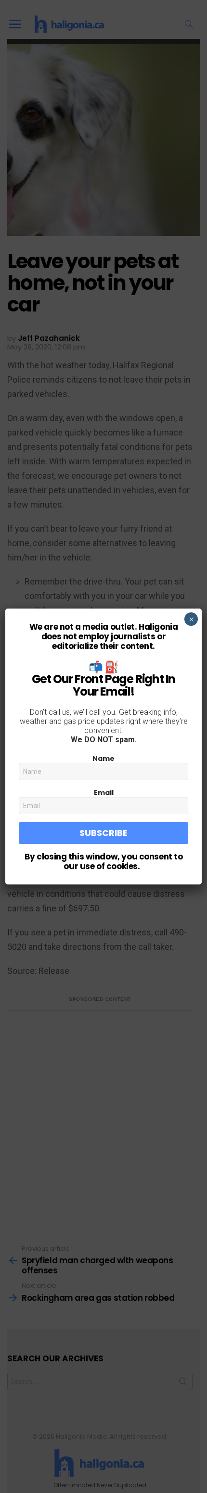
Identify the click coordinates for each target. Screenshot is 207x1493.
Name (103, 758)
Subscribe (103, 833)
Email (104, 792)
